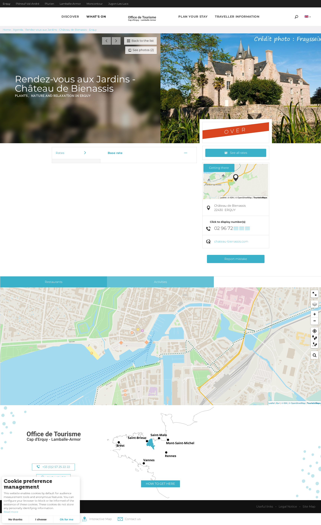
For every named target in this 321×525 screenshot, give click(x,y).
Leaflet (271, 402)
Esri (278, 402)
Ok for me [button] (66, 519)
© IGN (284, 402)
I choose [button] (41, 519)
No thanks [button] (15, 519)
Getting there (219, 168)
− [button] (314, 321)
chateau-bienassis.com (231, 241)
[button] (70, 16)
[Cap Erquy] (53, 436)
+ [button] (314, 314)
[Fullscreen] (314, 294)
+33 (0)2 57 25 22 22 (56, 467)
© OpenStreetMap (297, 402)
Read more (11, 511)
